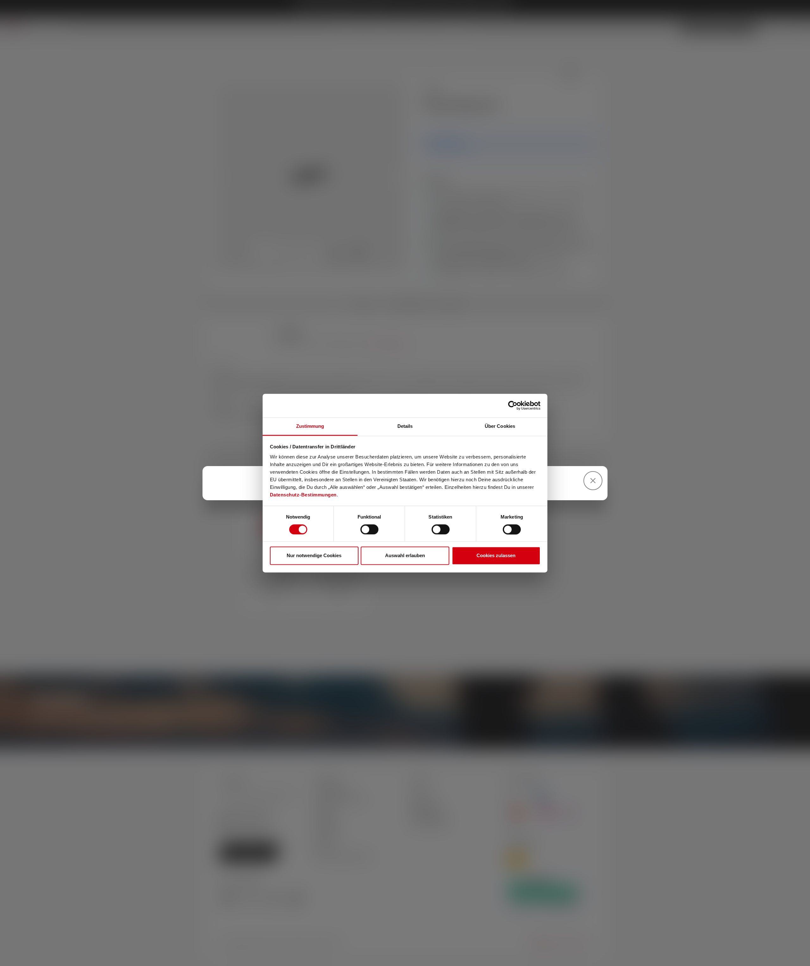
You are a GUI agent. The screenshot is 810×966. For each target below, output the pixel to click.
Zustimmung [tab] (310, 426)
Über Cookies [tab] (500, 426)
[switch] (369, 529)
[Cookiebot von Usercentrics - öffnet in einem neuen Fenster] (512, 405)
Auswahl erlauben (405, 555)
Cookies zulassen (496, 555)
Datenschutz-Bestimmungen (303, 494)
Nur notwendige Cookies (314, 555)
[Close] (592, 480)
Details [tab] (405, 426)
